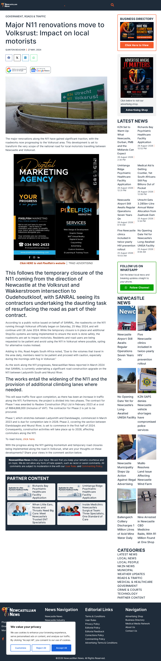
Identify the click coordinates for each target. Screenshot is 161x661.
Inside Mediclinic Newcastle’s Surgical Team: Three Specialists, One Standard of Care (93, 512)
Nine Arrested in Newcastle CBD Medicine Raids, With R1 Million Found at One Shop (147, 529)
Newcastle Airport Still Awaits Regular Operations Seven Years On (125, 347)
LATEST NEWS (132, 121)
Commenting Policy (92, 466)
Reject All (41, 648)
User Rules (71, 466)
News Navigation (61, 609)
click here (28, 439)
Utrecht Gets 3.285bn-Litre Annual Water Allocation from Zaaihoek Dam (147, 207)
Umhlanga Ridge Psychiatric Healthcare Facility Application (92, 491)
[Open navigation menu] (64, 5)
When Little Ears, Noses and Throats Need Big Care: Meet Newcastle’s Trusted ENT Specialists (43, 513)
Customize (20, 648)
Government (14, 16)
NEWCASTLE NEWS (130, 300)
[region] (40, 638)
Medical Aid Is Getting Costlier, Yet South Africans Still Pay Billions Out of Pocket (146, 177)
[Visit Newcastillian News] (19, 612)
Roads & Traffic (35, 16)
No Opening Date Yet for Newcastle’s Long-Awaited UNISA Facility (146, 238)
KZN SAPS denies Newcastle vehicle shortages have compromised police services (147, 413)
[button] (9, 57)
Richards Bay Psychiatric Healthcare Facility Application (40, 491)
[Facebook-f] (3, 638)
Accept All (61, 648)
